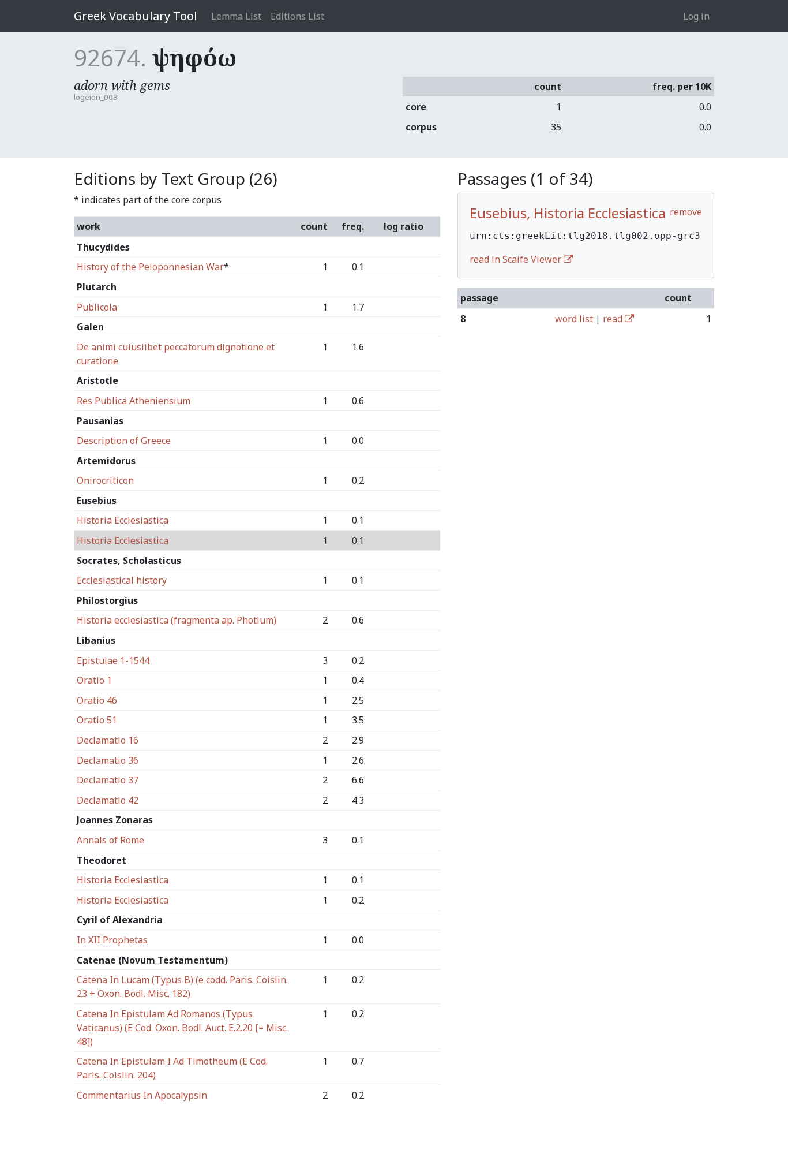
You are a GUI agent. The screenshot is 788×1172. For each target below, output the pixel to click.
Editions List (297, 16)
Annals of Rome (110, 840)
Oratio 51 (97, 720)
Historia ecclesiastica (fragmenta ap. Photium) (176, 620)
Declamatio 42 (107, 800)
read (614, 318)
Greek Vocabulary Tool (135, 16)
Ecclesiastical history (122, 580)
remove (686, 212)
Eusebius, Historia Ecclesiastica (568, 212)
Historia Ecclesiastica (122, 520)
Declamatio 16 (107, 740)
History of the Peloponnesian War (150, 266)
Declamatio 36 (107, 760)
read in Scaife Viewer (517, 259)
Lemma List (236, 16)
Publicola (97, 307)
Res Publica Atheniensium (133, 400)
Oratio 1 (94, 680)
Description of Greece (124, 440)
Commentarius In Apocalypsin (142, 1095)
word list (574, 318)
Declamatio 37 (107, 780)
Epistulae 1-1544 (113, 660)
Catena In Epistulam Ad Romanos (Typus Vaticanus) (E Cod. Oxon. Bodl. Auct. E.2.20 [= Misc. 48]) (182, 1027)
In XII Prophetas (112, 940)
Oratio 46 (97, 700)
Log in (696, 16)
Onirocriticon (105, 480)
